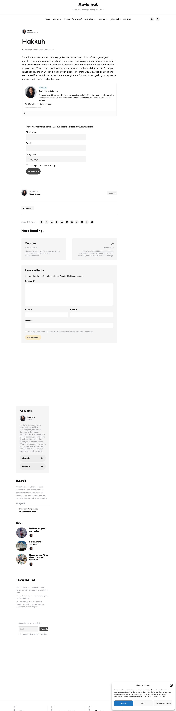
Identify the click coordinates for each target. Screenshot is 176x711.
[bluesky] (92, 222)
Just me (112, 193)
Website (29, 320)
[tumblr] (57, 222)
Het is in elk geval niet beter (37, 529)
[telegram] (82, 222)
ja (113, 243)
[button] (171, 685)
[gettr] (87, 222)
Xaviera (30, 30)
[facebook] (42, 222)
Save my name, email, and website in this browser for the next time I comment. (60, 331)
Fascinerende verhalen (36, 543)
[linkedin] (52, 222)
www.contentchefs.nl (33, 107)
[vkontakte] (72, 222)
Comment (30, 281)
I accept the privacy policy (42, 165)
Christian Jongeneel (28, 509)
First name (31, 132)
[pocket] (67, 222)
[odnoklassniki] (77, 222)
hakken (28, 208)
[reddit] (62, 222)
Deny (143, 703)
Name (28, 309)
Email (28, 143)
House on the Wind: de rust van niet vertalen (38, 557)
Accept (123, 703)
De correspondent (27, 511)
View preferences (163, 703)
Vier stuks (30, 243)
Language (31, 154)
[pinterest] (47, 222)
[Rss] (24, 113)
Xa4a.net (88, 4)
